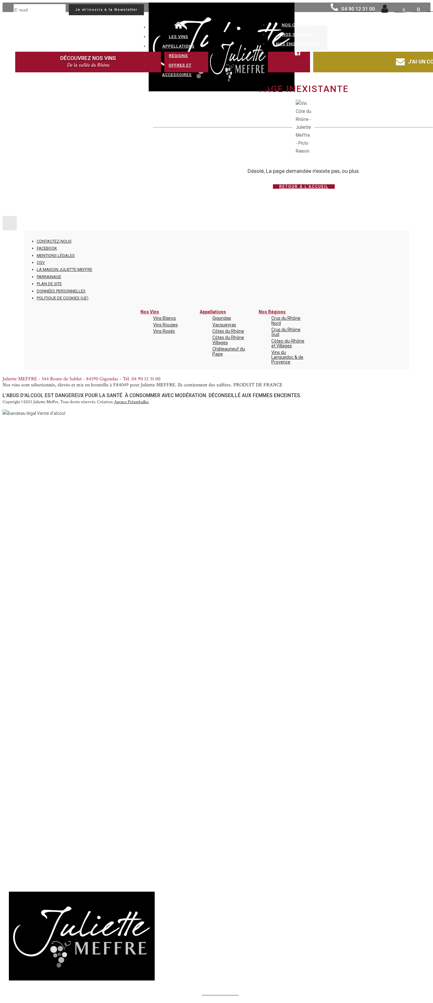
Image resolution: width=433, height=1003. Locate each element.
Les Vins (178, 36)
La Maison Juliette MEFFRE (64, 269)
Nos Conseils (297, 25)
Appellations (178, 46)
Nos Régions (272, 311)
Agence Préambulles (131, 402)
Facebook (47, 248)
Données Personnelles (61, 291)
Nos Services (297, 34)
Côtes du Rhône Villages (228, 340)
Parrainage (49, 276)
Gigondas (221, 318)
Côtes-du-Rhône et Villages (287, 343)
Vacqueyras (224, 324)
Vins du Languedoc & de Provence (287, 357)
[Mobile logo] (82, 978)
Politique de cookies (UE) (62, 298)
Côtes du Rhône (228, 331)
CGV (41, 262)
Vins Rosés (164, 331)
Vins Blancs (164, 318)
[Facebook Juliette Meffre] (298, 53)
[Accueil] (178, 27)
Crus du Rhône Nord (286, 320)
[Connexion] (384, 10)
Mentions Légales (56, 255)
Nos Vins (149, 311)
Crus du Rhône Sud (286, 332)
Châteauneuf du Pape (228, 351)
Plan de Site (49, 283)
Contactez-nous (54, 241)
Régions (178, 55)
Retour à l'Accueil (303, 186)
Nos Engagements (297, 44)
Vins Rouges (165, 324)
